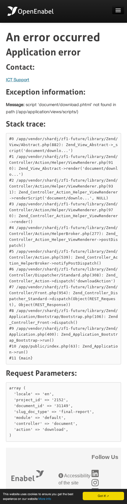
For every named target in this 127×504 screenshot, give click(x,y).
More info (44, 498)
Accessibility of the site (74, 479)
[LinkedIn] (95, 473)
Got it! (102, 495)
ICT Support (17, 79)
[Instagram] (95, 482)
